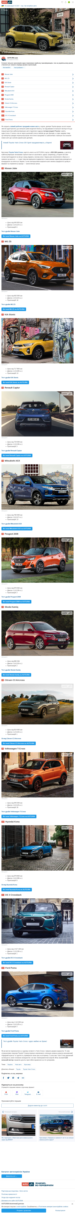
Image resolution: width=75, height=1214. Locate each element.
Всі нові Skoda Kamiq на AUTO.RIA (16, 675)
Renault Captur (8, 86)
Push (6, 1094)
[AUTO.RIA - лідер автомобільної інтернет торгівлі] (6, 2)
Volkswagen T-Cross (10, 107)
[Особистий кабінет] (73, 2)
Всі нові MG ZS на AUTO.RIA (14, 309)
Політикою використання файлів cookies (53, 1206)
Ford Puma (7, 119)
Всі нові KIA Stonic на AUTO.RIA (15, 382)
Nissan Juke (7, 74)
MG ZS (5, 78)
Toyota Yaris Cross (29, 1069)
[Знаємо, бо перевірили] (37, 1185)
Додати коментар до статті (37, 1105)
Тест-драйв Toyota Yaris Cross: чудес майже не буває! (25, 1041)
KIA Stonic (6, 82)
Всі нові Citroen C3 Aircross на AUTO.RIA (18, 743)
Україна (9, 1064)
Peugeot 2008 (7, 95)
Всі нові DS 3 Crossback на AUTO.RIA (17, 962)
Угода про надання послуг (10, 1197)
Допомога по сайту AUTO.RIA (12, 1201)
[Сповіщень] (65, 2)
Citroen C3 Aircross (9, 103)
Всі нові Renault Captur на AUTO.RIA (17, 455)
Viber (17, 1094)
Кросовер (27, 1064)
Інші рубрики (18, 67)
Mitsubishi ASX (8, 91)
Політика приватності (9, 1194)
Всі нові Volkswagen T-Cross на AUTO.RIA (19, 816)
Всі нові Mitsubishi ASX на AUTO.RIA (17, 528)
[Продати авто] (69, 2)
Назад (5, 10)
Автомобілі (6, 67)
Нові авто (18, 1064)
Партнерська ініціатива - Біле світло (14, 1191)
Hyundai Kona (8, 111)
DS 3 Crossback (9, 115)
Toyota (18, 1069)
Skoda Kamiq (7, 99)
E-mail (38, 1094)
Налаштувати (60, 1210)
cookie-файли (21, 1206)
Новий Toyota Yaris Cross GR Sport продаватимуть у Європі (27, 143)
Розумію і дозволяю (24, 1210)
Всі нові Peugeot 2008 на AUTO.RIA (16, 601)
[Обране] (62, 2)
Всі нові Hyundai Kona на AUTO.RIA (16, 889)
